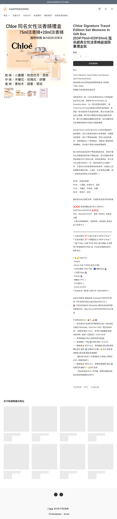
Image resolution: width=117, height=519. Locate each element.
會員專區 (37, 15)
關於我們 (48, 15)
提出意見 (66, 514)
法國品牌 (95, 387)
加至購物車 (93, 63)
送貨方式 (16, 15)
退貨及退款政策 (61, 15)
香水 (86, 387)
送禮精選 (77, 387)
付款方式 (27, 15)
